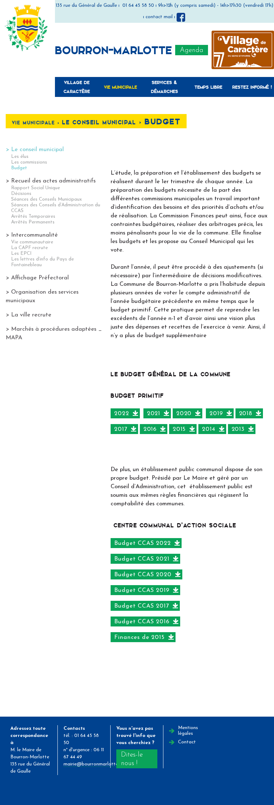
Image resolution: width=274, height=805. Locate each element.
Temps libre (208, 87)
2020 (184, 414)
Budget (19, 168)
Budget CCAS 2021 (141, 559)
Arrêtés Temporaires (33, 216)
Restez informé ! (252, 87)
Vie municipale (120, 87)
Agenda (191, 50)
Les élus (20, 156)
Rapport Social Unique (35, 188)
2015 (179, 429)
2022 (121, 414)
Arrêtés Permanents (33, 222)
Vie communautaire (32, 242)
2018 (245, 414)
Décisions (21, 193)
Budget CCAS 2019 (141, 590)
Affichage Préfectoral (40, 278)
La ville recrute (31, 315)
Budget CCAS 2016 (141, 622)
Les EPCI (21, 253)
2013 (238, 429)
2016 (150, 429)
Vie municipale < (37, 122)
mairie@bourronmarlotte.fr (93, 764)
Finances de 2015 (139, 637)
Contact (187, 742)
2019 (216, 414)
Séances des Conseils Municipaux (46, 199)
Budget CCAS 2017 (141, 606)
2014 (208, 429)
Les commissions (29, 162)
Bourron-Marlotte (113, 50)
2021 (153, 414)
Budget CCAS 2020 (142, 575)
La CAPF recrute (29, 248)
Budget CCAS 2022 (142, 543)
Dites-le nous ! (132, 759)
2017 (120, 429)
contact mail (159, 17)
